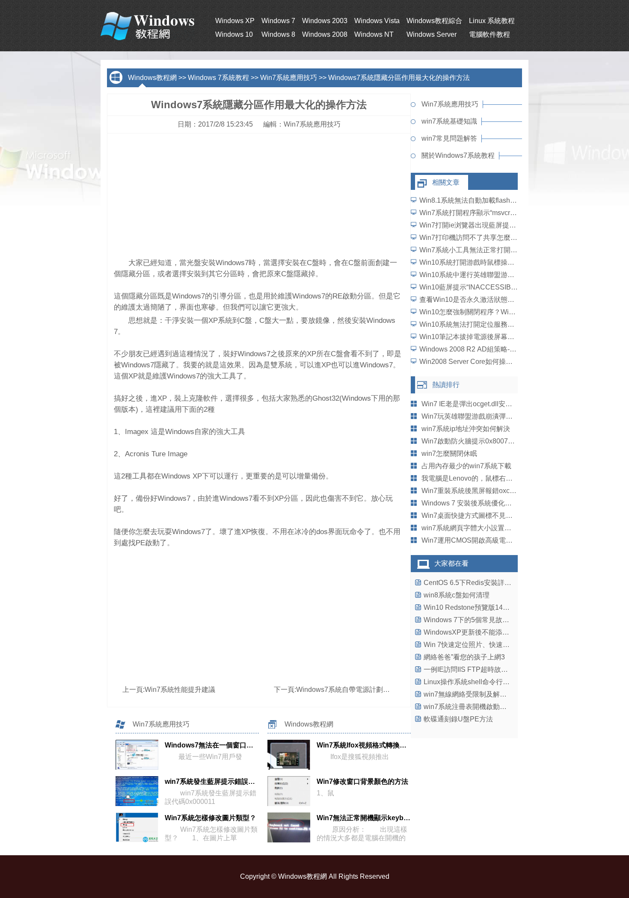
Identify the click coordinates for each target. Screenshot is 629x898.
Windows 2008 (324, 34)
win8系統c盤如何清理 (457, 595)
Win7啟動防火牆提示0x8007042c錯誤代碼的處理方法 (502, 441)
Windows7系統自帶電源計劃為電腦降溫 (356, 689)
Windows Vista (377, 20)
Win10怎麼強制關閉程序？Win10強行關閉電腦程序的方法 (507, 312)
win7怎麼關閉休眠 (449, 453)
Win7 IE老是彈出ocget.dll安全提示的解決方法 (490, 404)
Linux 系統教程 (492, 20)
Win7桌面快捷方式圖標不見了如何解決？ (484, 515)
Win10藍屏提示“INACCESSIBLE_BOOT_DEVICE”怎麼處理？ (514, 287)
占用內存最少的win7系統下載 (466, 466)
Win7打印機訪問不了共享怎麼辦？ (471, 237)
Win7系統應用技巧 (288, 77)
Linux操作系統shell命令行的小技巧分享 (484, 681)
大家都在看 (451, 563)
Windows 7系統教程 (218, 77)
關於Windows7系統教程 (458, 155)
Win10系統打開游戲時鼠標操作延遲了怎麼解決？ (494, 262)
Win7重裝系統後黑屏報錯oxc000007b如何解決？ (496, 490)
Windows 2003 (324, 20)
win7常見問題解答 (449, 138)
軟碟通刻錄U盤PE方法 (458, 719)
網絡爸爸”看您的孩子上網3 (464, 657)
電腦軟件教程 (489, 34)
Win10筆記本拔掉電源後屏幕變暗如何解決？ (487, 336)
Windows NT (374, 34)
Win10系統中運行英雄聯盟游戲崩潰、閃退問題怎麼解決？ (507, 274)
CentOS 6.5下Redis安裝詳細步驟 (474, 582)
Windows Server (431, 34)
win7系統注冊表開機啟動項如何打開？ (482, 706)
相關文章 (446, 182)
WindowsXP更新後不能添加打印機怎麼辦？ (490, 632)
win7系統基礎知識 (449, 121)
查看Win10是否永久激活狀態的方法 (473, 299)
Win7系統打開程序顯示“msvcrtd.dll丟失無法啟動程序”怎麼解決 (514, 212)
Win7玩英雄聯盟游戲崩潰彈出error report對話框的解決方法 (511, 416)
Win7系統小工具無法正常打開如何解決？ (482, 250)
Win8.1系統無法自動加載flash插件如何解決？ (488, 200)
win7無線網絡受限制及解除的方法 (475, 694)
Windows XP (235, 20)
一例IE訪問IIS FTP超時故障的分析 (476, 669)
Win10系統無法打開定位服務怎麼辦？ (477, 324)
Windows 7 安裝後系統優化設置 (470, 503)
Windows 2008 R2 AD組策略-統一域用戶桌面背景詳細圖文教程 (515, 349)
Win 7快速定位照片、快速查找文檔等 (480, 644)
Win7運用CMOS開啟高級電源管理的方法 (484, 540)
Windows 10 (234, 34)
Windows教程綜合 (434, 20)
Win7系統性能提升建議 (180, 689)
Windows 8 (278, 34)
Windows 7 (278, 20)
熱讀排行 (446, 384)
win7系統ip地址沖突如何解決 (465, 428)
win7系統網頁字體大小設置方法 (469, 528)
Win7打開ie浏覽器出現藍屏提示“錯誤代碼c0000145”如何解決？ (515, 225)
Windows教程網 (152, 77)
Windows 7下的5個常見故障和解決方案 (483, 619)
